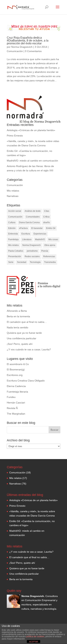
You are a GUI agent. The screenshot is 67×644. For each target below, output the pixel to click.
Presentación (14, 256)
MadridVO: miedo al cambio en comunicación (32, 160)
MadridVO (40, 239)
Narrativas (12, 196)
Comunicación (15, 51)
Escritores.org (15, 375)
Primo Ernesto (15, 135)
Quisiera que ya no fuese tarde (24, 332)
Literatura (26, 239)
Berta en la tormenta (18, 316)
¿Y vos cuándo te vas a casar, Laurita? (29, 349)
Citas (46, 211)
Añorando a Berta (17, 310)
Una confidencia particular (21, 338)
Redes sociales (32, 256)
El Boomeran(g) (16, 369)
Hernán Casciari (16, 402)
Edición (12, 228)
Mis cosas (53, 239)
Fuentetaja (13, 239)
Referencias (49, 256)
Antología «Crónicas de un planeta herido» (31, 130)
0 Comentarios (33, 51)
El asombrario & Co (18, 364)
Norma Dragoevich (22, 46)
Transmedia (50, 262)
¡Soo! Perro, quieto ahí (20, 343)
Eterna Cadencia (16, 386)
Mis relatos (13, 190)
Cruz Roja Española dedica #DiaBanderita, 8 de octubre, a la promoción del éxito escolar (27, 40)
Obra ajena (49, 245)
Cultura (11, 222)
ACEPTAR (33, 642)
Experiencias (40, 233)
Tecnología (35, 262)
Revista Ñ (12, 408)
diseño (46, 222)
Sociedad (21, 262)
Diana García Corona (29, 222)
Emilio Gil (50, 228)
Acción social (14, 211)
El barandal (37, 228)
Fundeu (11, 397)
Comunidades (33, 217)
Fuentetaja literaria (17, 391)
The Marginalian (16, 413)
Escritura (25, 233)
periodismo (32, 251)
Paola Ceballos (15, 251)
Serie (10, 262)
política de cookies (35, 636)
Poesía (44, 251)
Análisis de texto (33, 211)
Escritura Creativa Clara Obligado (26, 380)
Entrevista (13, 233)
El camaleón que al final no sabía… (27, 321)
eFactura (23, 228)
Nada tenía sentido (17, 327)
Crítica (46, 217)
